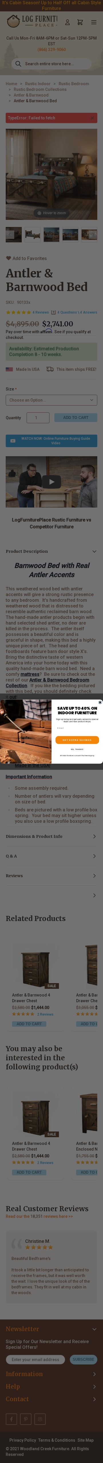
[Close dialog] (100, 702)
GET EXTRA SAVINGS (77, 740)
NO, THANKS (77, 749)
